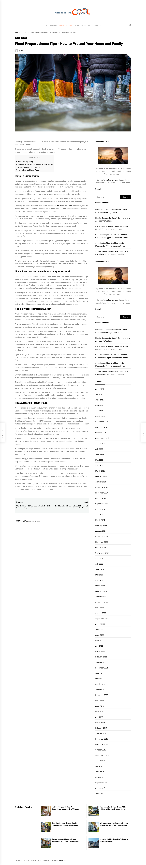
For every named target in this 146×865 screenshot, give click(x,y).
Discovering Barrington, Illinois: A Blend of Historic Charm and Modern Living (113, 808)
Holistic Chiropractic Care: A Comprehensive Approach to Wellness (65, 808)
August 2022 (100, 624)
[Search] (130, 25)
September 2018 (102, 755)
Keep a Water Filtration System (28, 167)
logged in (25, 521)
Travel (77, 25)
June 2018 (99, 772)
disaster (80, 411)
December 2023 (101, 537)
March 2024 (100, 520)
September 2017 (102, 783)
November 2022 (101, 608)
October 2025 (100, 433)
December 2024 (101, 487)
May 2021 (99, 679)
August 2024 (100, 509)
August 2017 (100, 788)
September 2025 (102, 438)
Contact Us (97, 25)
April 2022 (99, 646)
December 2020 (101, 695)
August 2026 (100, 389)
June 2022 (99, 635)
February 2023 (101, 591)
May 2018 (99, 777)
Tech (89, 25)
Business (53, 25)
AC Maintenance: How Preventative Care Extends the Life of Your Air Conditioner (114, 824)
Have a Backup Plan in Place (27, 170)
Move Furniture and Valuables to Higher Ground (34, 164)
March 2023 (100, 586)
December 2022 (101, 602)
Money (84, 25)
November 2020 (101, 701)
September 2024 (102, 504)
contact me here (111, 180)
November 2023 (101, 542)
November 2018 (101, 744)
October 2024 (100, 498)
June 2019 (99, 706)
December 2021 (101, 668)
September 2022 (102, 619)
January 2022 (100, 662)
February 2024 (101, 526)
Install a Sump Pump (24, 162)
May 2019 (99, 712)
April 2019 (99, 717)
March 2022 (100, 651)
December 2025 (101, 422)
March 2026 (100, 416)
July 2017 (99, 794)
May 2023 (99, 575)
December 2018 (101, 739)
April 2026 (99, 411)
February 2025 (101, 476)
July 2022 (99, 630)
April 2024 (99, 515)
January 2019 (100, 733)
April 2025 (99, 465)
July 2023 (99, 564)
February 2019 (101, 728)
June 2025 (99, 455)
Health (61, 25)
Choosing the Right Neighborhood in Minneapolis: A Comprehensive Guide (65, 824)
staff (21, 51)
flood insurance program (62, 206)
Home (46, 25)
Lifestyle (69, 25)
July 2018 (99, 766)
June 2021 (99, 673)
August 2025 (100, 444)
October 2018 (100, 750)
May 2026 (99, 405)
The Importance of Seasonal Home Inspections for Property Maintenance (65, 840)
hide (38, 157)
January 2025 (100, 482)
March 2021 (100, 684)
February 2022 (101, 657)
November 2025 (101, 427)
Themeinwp (62, 860)
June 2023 (99, 569)
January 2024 (100, 531)
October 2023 (100, 547)
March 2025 (100, 471)
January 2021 (100, 690)
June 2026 (99, 400)
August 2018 (100, 761)
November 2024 (101, 493)
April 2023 (99, 580)
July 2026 (99, 394)
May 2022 (99, 640)
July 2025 (99, 449)
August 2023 (100, 558)
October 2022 (100, 613)
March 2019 (100, 722)
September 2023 (102, 553)
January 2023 (100, 597)
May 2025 (99, 460)
